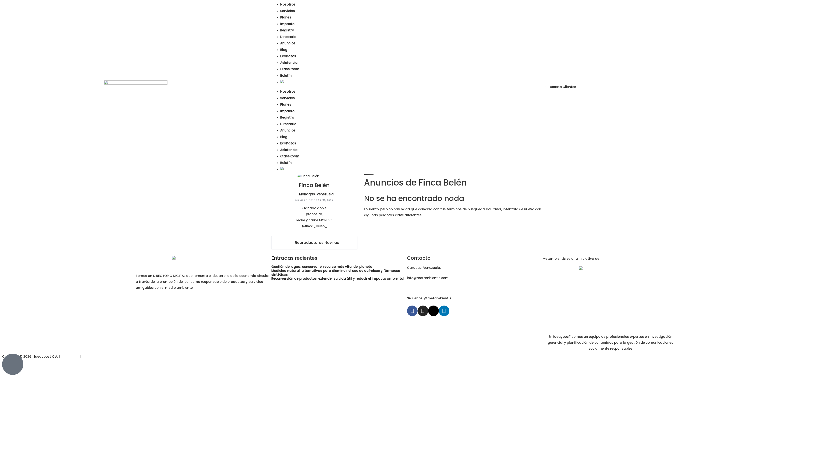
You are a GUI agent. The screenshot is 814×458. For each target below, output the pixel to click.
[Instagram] (423, 311)
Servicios (287, 11)
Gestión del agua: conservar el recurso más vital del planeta (321, 266)
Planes (285, 17)
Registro (287, 30)
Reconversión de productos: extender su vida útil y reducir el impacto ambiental (337, 278)
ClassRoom (289, 69)
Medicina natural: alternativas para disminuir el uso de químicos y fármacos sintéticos (335, 272)
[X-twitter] (433, 311)
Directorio (288, 37)
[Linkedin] (444, 311)
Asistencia (289, 62)
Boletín (286, 75)
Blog (283, 49)
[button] (407, 87)
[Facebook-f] (412, 311)
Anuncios (287, 43)
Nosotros (287, 4)
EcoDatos (288, 56)
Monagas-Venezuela (316, 194)
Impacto (287, 24)
